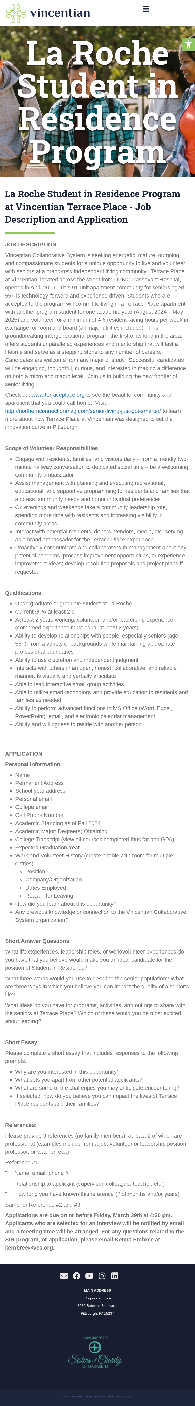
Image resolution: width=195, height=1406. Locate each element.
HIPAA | (112, 1396)
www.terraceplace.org (58, 395)
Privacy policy (124, 1396)
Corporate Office (97, 1298)
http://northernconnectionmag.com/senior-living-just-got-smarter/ (83, 411)
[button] (188, 44)
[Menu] (146, 9)
